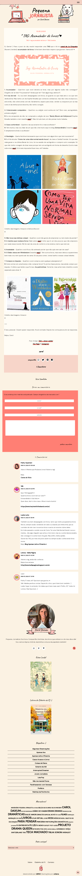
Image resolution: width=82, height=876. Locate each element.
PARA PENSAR (27, 821)
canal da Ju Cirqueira (69, 46)
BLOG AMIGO (48, 808)
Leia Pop (41, 777)
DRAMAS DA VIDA (67, 811)
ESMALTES (40, 815)
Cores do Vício (26, 478)
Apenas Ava (40, 752)
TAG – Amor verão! (46, 341)
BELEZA (40, 808)
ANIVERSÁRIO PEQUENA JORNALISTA (22, 808)
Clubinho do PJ (40, 862)
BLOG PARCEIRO (57, 808)
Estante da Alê (41, 767)
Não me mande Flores (41, 781)
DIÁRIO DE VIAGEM (40, 811)
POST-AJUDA (54, 825)
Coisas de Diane (41, 763)
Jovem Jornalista (41, 774)
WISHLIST (67, 832)
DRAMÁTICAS (16, 814)
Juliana (56, 874)
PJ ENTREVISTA (22, 825)
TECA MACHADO (37, 832)
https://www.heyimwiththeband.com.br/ (35, 507)
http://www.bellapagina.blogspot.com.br (35, 565)
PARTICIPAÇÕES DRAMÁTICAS (56, 822)
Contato (51, 862)
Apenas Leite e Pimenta (41, 756)
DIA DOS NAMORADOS (26, 811)
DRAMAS (58, 811)
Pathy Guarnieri (26, 463)
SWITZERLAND (16, 832)
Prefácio (41, 788)
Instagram (45, 344)
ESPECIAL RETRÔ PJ (50, 815)
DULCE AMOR (30, 814)
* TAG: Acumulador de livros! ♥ (41, 35)
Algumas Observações (41, 749)
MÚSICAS (57, 818)
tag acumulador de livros (38, 40)
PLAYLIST (46, 825)
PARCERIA (41, 822)
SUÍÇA (68, 829)
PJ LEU (33, 825)
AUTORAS (35, 807)
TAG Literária (52, 40)
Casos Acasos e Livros (40, 760)
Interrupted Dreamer (41, 770)
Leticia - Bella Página (28, 553)
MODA (51, 818)
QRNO (38, 874)
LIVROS (27, 818)
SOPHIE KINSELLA (51, 829)
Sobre (30, 862)
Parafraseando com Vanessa (41, 785)
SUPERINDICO (61, 829)
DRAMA (51, 811)
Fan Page (36, 344)
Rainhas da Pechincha (41, 792)
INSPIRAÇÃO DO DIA (14, 818)
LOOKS (46, 818)
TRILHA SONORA (55, 832)
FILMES (64, 814)
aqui (29, 119)
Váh (22, 486)
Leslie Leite (25, 515)
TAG (27, 40)
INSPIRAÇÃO (71, 814)
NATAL (63, 818)
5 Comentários (41, 366)
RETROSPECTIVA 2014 (39, 829)
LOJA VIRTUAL (37, 818)
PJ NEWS (40, 825)
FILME (59, 814)
